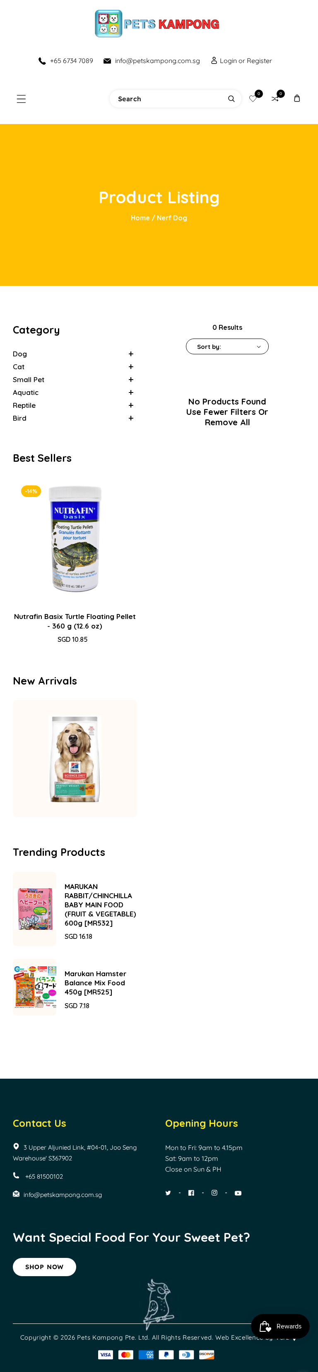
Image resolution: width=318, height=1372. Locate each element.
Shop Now (44, 1267)
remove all (227, 422)
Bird (19, 418)
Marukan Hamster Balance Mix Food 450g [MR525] (95, 982)
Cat (18, 366)
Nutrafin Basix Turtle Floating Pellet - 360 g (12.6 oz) (75, 621)
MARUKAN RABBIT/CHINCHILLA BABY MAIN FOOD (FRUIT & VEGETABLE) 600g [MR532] (100, 904)
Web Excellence (239, 1337)
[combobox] (175, 98)
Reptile (24, 405)
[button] (21, 99)
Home (140, 218)
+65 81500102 (43, 1176)
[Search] (231, 98)
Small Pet (28, 379)
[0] (253, 99)
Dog (20, 353)
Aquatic (26, 392)
